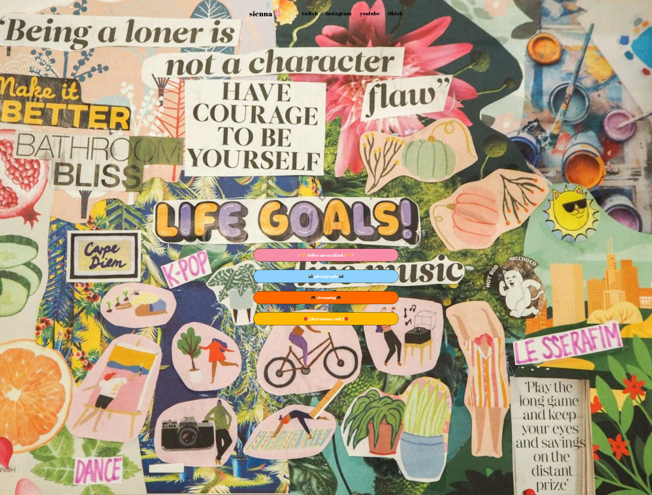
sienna (261, 13)
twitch (310, 13)
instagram (338, 13)
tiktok (395, 13)
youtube (370, 13)
